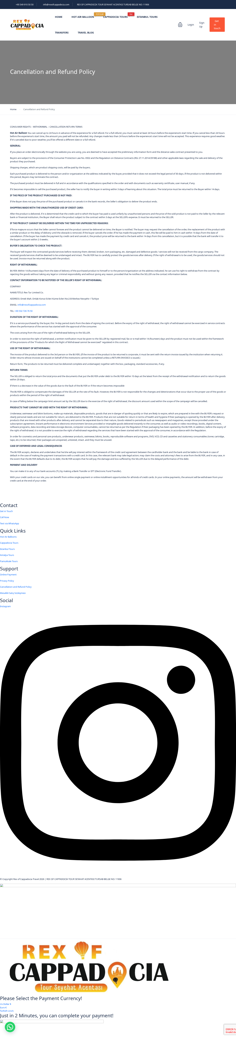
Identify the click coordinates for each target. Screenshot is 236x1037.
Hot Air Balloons (8, 536)
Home (13, 109)
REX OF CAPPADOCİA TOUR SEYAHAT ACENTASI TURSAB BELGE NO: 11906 (113, 4)
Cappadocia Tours (9, 542)
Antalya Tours (7, 555)
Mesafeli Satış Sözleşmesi (13, 593)
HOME (58, 16)
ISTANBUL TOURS (147, 16)
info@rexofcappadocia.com (56, 4)
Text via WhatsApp (9, 523)
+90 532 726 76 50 (23, 310)
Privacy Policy (7, 580)
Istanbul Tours (7, 549)
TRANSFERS (62, 32)
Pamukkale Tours (9, 561)
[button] (180, 24)
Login (191, 24)
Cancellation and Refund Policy (16, 586)
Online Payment (8, 574)
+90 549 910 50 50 (25, 4)
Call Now (4, 517)
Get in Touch (6, 511)
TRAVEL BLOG (86, 32)
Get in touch (217, 24)
